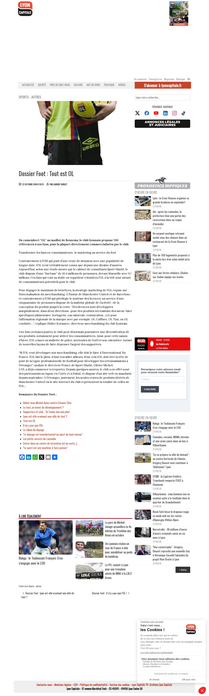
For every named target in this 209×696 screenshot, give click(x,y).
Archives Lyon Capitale (161, 685)
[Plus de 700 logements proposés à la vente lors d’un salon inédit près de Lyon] (143, 258)
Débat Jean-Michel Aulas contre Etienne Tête (47, 403)
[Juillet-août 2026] (179, 13)
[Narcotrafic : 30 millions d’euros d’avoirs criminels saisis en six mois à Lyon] (143, 532)
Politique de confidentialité (93, 685)
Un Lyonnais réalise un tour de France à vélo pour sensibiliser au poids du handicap (118, 550)
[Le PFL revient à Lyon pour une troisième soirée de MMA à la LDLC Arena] (89, 578)
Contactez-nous (44, 685)
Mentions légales (62, 685)
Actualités (28, 85)
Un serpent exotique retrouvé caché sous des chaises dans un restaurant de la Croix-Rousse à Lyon (170, 239)
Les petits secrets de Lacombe (39, 439)
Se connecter (140, 79)
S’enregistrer (155, 79)
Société (42, 85)
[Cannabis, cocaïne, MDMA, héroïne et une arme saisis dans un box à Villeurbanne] (143, 440)
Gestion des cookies (120, 685)
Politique (109, 85)
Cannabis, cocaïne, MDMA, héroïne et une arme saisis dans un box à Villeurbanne (171, 441)
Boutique (180, 79)
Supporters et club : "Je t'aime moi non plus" (46, 412)
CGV (76, 685)
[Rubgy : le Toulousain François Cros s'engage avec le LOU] (46, 553)
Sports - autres (35, 586)
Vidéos (121, 85)
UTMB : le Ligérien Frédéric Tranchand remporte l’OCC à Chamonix (168, 480)
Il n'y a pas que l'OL (33, 425)
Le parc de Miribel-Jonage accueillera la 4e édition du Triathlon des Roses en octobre (118, 528)
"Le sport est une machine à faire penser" (45, 448)
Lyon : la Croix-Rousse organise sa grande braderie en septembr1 (171, 200)
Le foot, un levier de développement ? (43, 407)
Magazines (169, 79)
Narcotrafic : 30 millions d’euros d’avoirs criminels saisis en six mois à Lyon (170, 533)
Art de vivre (93, 85)
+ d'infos (183, 569)
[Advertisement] (104, 50)
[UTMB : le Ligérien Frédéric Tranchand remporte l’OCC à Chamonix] (143, 479)
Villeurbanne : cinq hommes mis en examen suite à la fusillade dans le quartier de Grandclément (171, 498)
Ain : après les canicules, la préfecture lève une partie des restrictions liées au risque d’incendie (169, 218)
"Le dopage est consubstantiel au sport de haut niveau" (52, 434)
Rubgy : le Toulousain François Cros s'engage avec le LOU (41, 560)
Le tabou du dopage (33, 430)
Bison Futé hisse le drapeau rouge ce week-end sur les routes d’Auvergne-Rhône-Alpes (171, 516)
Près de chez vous (60, 85)
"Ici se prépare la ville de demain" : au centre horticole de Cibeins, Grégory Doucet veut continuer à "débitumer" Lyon (171, 461)
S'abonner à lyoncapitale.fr (163, 85)
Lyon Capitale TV (140, 685)
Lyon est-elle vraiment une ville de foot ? (45, 416)
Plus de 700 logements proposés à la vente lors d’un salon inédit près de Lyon (171, 259)
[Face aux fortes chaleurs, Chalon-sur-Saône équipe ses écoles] (143, 276)
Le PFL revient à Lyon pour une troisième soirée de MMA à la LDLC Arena (118, 571)
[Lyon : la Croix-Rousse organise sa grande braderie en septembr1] (143, 201)
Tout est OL (29, 421)
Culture (78, 85)
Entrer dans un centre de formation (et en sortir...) (50, 443)
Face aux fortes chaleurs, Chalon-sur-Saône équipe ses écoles (171, 275)
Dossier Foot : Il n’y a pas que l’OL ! (109, 593)
